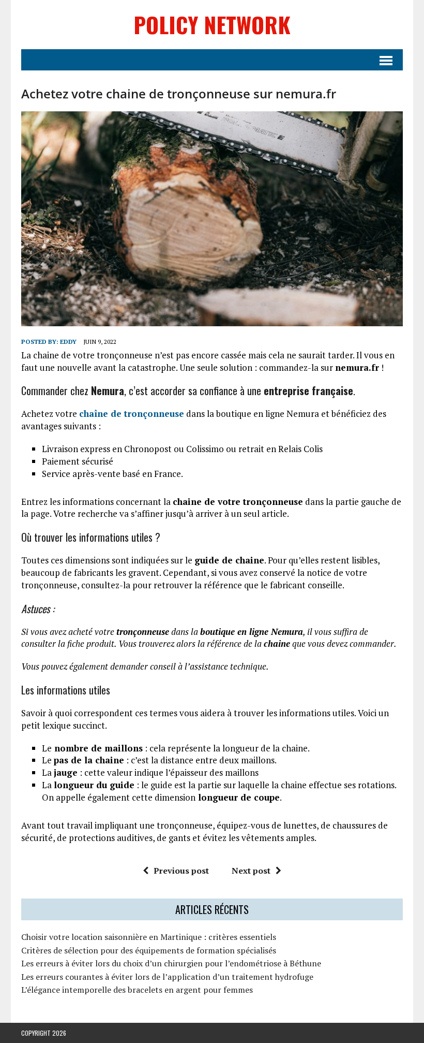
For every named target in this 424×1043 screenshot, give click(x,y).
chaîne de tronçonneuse (131, 413)
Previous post (181, 870)
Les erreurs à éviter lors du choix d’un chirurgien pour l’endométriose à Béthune (171, 963)
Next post (251, 870)
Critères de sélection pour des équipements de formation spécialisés (148, 950)
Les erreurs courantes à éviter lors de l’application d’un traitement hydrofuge (167, 976)
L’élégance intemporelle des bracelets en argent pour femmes (137, 989)
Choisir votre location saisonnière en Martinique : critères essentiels (148, 937)
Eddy (68, 341)
